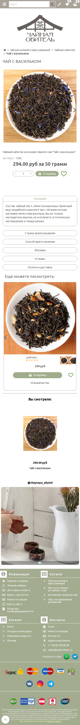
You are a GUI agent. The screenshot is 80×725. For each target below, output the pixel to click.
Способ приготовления (40, 241)
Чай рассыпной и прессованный (30, 50)
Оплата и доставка (40, 267)
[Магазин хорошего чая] (40, 27)
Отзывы (40, 258)
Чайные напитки (64, 50)
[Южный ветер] (40, 318)
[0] (67, 3)
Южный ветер (40, 382)
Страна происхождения (40, 233)
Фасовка (40, 250)
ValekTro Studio (54, 721)
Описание (40, 198)
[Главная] (4, 50)
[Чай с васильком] (40, 106)
